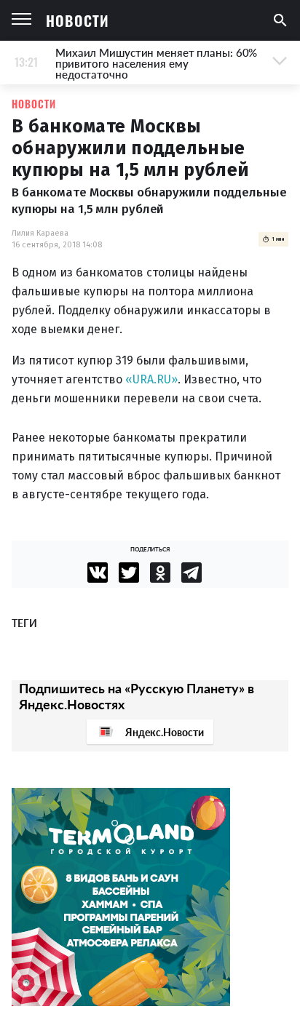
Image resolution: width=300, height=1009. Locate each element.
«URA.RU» (151, 379)
